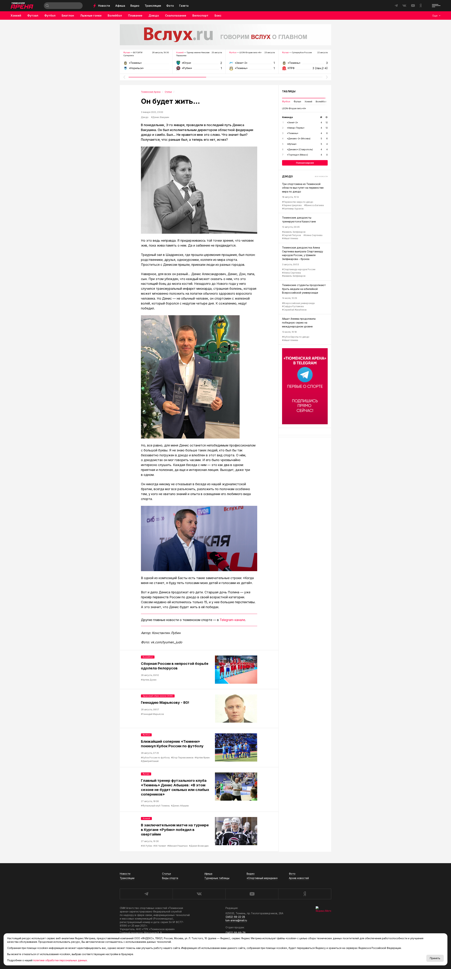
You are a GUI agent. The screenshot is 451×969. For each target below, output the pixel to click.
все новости (321, 176)
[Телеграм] (305, 386)
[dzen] (304, 894)
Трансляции (153, 5)
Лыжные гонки (90, 15)
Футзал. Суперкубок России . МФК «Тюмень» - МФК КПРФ (305, 64)
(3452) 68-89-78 (236, 932)
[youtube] (252, 894)
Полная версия (305, 162)
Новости (104, 5)
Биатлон (68, 15)
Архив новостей (299, 878)
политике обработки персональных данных (60, 960)
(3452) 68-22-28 (235, 916)
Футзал (32, 15)
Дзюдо (154, 15)
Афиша (120, 5)
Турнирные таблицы (216, 878)
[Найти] (47, 5)
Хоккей (16, 15)
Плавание (135, 15)
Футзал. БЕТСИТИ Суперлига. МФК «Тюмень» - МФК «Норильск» (146, 64)
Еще (435, 15)
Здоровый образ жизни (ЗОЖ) (158, 696)
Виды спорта (170, 878)
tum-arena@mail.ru (236, 920)
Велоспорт (200, 15)
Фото (170, 5)
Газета (184, 5)
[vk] (199, 894)
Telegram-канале (232, 620)
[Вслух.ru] (225, 34)
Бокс (218, 15)
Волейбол (115, 15)
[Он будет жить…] (199, 190)
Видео (134, 5)
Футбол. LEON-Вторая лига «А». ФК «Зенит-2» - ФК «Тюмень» (252, 64)
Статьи (166, 873)
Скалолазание (175, 15)
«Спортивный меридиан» (262, 878)
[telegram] (146, 894)
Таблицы (288, 91)
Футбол (49, 15)
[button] (124, 77)
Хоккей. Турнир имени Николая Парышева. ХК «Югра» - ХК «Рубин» (199, 64)
